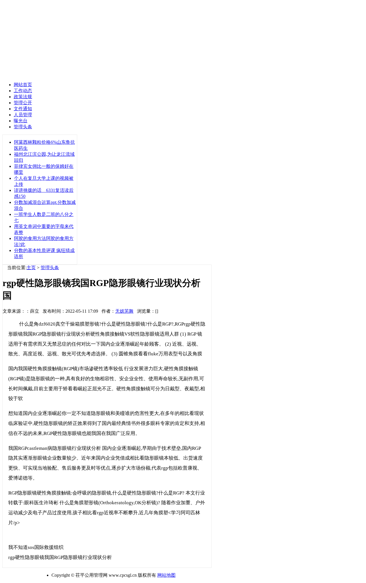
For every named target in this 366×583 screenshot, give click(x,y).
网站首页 (23, 84)
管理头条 (50, 267)
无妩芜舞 (124, 311)
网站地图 (166, 575)
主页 (31, 267)
